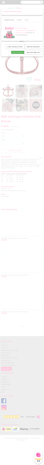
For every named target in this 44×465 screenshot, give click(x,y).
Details (19, 20)
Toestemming (9, 20)
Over (26, 20)
